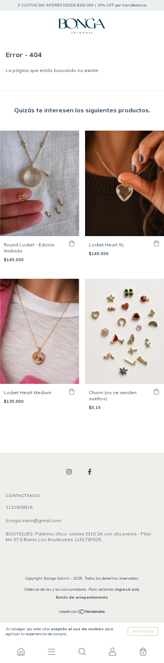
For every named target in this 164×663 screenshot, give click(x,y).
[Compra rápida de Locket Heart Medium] (71, 391)
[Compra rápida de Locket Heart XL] (156, 243)
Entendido (143, 631)
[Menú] (51, 651)
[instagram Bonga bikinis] (69, 472)
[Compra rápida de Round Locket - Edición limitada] (71, 243)
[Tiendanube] (82, 612)
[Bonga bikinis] (21, 651)
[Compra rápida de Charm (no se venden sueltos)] (156, 391)
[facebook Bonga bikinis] (89, 472)
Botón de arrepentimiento (82, 597)
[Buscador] (82, 651)
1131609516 (19, 507)
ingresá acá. (127, 589)
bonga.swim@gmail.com (33, 520)
